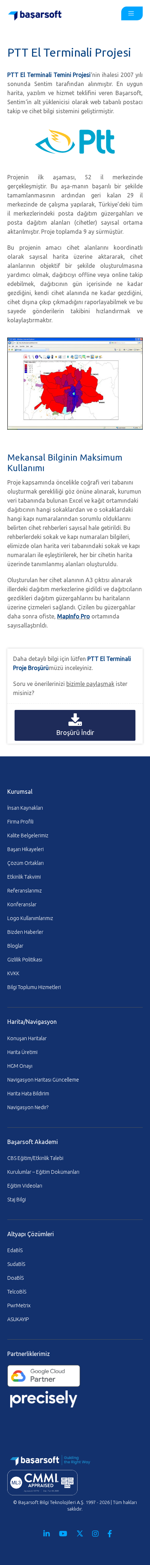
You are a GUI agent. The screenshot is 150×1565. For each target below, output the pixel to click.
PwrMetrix (19, 1305)
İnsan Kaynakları (25, 808)
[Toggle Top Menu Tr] (132, 13)
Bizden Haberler (25, 932)
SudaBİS (16, 1264)
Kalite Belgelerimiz (27, 835)
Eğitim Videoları (24, 1186)
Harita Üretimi (22, 1052)
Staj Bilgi (16, 1199)
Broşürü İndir (75, 732)
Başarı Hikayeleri (25, 849)
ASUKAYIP (18, 1319)
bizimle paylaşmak (90, 684)
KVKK (13, 973)
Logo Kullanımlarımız (30, 918)
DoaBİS (15, 1278)
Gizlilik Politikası (24, 960)
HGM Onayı (19, 1066)
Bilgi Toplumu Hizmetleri (34, 987)
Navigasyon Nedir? (27, 1107)
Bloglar (15, 946)
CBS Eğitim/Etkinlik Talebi (35, 1158)
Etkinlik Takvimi (24, 877)
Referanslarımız (24, 891)
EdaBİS (15, 1250)
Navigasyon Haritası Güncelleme (43, 1080)
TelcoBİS (16, 1292)
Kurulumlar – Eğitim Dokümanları (43, 1172)
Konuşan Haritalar (27, 1038)
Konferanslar (21, 904)
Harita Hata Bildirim (28, 1093)
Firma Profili (20, 822)
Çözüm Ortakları (25, 863)
